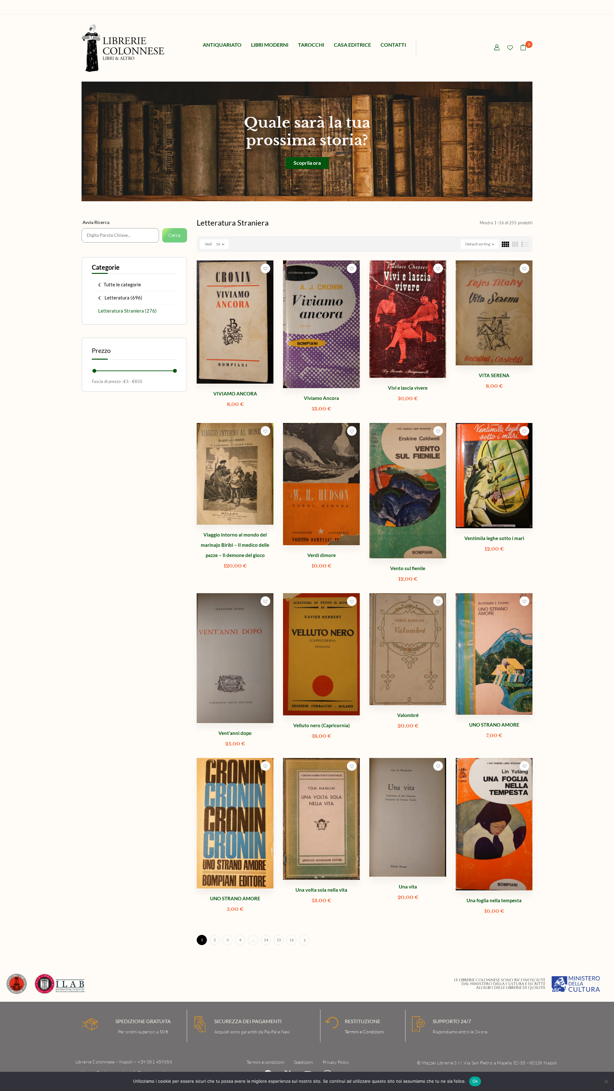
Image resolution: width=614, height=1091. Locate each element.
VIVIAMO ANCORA (235, 393)
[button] (523, 48)
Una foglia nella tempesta (494, 900)
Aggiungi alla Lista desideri (265, 268)
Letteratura (123, 297)
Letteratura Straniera (127, 311)
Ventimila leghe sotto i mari (494, 538)
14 (266, 939)
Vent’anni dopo (235, 733)
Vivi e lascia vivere (408, 388)
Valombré (408, 715)
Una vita (408, 886)
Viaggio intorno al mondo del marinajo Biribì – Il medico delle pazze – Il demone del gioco (235, 545)
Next (304, 940)
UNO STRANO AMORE (494, 725)
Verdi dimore (321, 555)
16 (291, 939)
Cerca (174, 235)
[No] (606, 1081)
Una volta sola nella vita (321, 890)
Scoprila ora (307, 163)
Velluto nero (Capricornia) (321, 725)
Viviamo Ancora (321, 398)
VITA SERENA (494, 375)
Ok (475, 1081)
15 (279, 939)
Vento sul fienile (407, 568)
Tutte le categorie (122, 284)
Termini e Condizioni (364, 1031)
